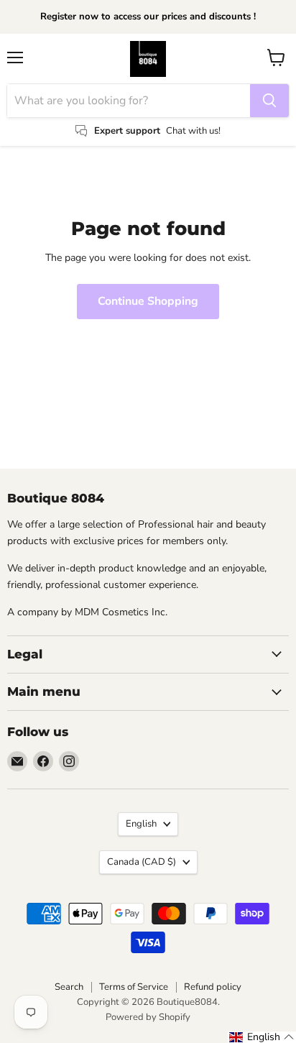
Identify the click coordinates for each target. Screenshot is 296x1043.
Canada (141, 861)
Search (69, 986)
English (141, 823)
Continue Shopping (148, 301)
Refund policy (212, 986)
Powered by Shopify (148, 1017)
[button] (262, 1037)
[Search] (269, 100)
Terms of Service (133, 986)
